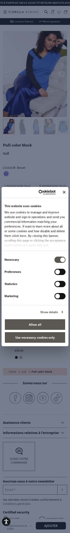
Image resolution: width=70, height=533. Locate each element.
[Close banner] (64, 192)
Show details (49, 312)
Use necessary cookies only (35, 337)
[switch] (60, 272)
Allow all (35, 324)
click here (19, 235)
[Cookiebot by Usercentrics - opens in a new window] (41, 192)
